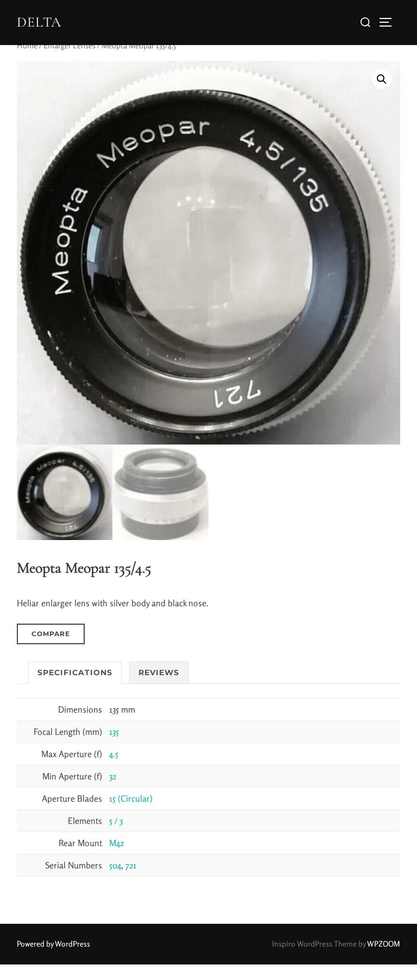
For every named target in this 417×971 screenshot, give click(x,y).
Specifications (74, 672)
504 (115, 865)
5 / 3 (116, 820)
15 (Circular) (131, 798)
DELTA (39, 22)
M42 (116, 842)
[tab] (75, 673)
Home (27, 45)
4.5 (113, 753)
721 (130, 865)
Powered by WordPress (53, 943)
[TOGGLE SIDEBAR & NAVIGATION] (389, 22)
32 (112, 776)
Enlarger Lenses (69, 45)
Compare (50, 634)
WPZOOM (383, 943)
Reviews (158, 672)
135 (114, 731)
